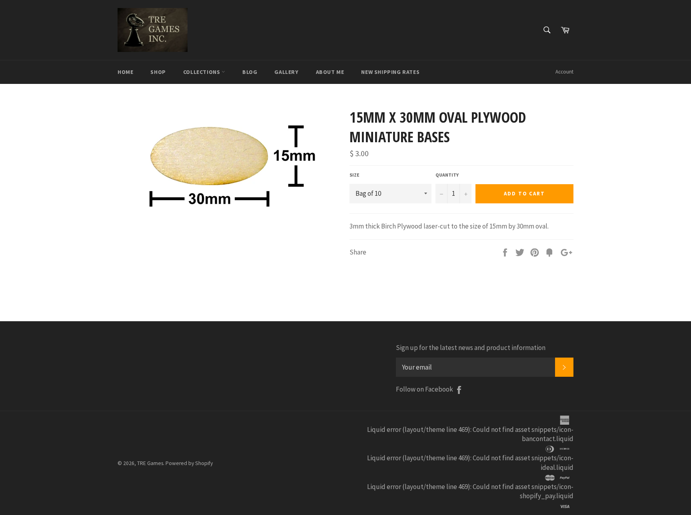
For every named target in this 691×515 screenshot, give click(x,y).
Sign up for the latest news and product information (470, 347)
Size (354, 175)
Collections (202, 72)
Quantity (447, 175)
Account (564, 71)
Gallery (286, 72)
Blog (249, 72)
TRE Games (150, 463)
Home (125, 72)
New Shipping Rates (390, 72)
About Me (330, 72)
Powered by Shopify (189, 463)
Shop (158, 72)
